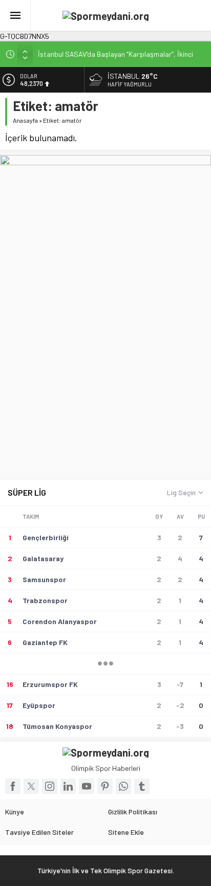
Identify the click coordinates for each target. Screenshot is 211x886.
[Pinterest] (105, 786)
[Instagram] (49, 786)
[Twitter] (31, 786)
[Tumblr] (142, 786)
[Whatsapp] (123, 786)
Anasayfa (25, 120)
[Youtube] (86, 786)
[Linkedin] (68, 786)
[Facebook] (12, 786)
